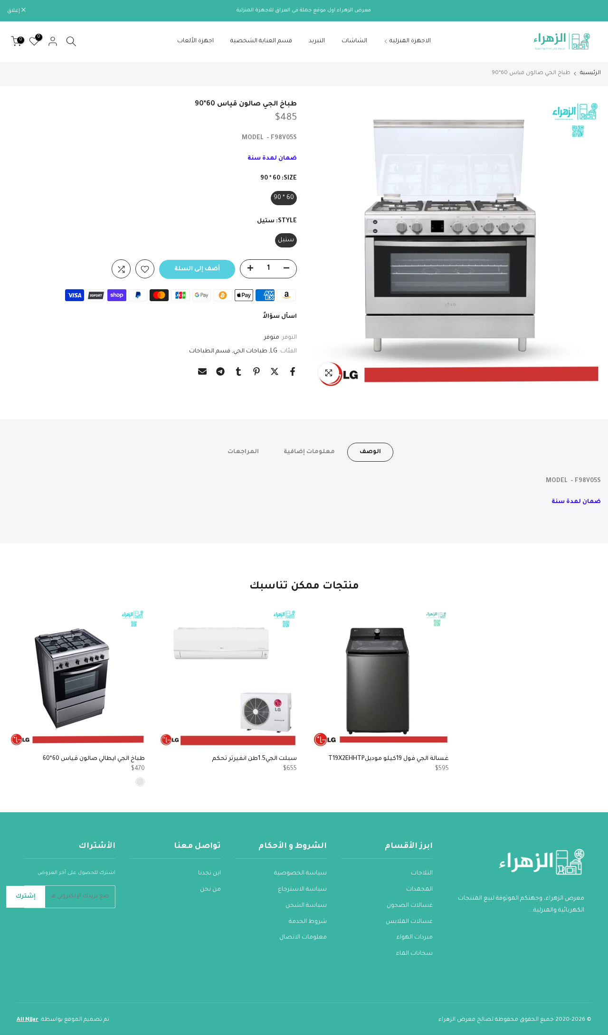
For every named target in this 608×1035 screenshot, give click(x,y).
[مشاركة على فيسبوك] (292, 371)
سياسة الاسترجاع (302, 889)
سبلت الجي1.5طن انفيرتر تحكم (254, 759)
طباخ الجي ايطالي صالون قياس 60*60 (94, 759)
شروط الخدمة (308, 922)
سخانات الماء (414, 953)
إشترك (26, 896)
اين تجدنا (209, 873)
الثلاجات (422, 873)
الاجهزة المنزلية (410, 41)
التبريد (317, 41)
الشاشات (354, 41)
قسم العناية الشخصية (261, 41)
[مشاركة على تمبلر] (238, 371)
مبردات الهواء (415, 937)
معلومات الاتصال (303, 937)
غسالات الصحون (410, 905)
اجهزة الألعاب (195, 41)
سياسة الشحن (306, 905)
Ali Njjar (27, 1020)
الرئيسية (590, 73)
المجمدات (419, 889)
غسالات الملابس (409, 922)
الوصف (370, 451)
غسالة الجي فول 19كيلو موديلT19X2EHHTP (388, 759)
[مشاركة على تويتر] (274, 371)
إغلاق (589, 11)
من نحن (210, 889)
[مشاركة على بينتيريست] (256, 371)
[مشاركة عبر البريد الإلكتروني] (202, 371)
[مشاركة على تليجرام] (220, 371)
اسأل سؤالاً (280, 317)
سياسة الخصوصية (300, 873)
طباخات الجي (250, 351)
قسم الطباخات (209, 351)
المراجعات (243, 451)
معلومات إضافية (309, 451)
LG (273, 351)
